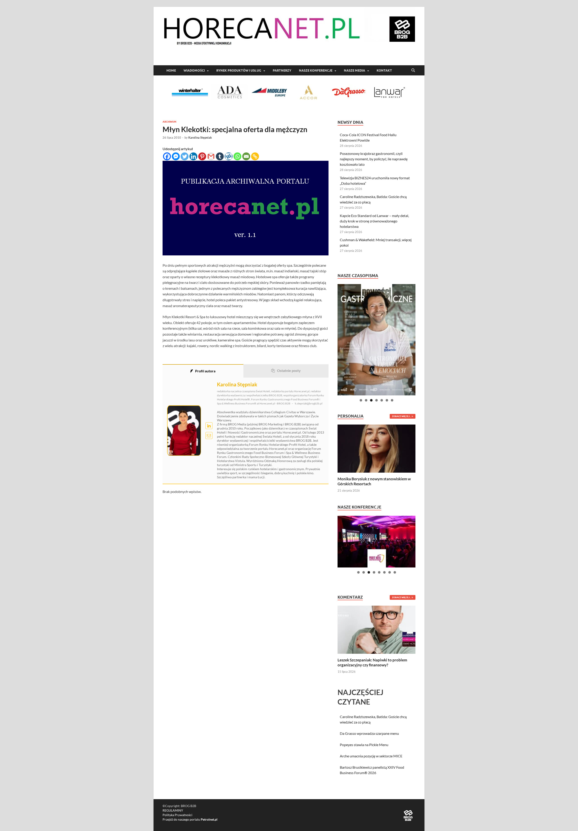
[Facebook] (167, 156)
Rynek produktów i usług (238, 70)
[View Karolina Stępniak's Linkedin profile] (208, 425)
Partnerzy (282, 70)
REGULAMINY (173, 810)
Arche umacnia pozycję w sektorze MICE (371, 756)
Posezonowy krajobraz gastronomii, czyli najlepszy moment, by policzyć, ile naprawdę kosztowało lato (374, 158)
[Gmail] (211, 156)
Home (171, 70)
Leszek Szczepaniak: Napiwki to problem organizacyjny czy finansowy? (372, 662)
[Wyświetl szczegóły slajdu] (376, 339)
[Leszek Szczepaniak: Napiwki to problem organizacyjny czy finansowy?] (376, 629)
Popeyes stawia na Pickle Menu (364, 744)
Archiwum (169, 121)
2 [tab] (366, 400)
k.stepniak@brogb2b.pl (308, 403)
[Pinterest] (202, 156)
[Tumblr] (220, 156)
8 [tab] (395, 572)
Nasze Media (354, 70)
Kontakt (384, 70)
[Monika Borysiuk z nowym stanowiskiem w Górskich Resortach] (376, 448)
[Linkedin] (193, 156)
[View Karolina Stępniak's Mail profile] (208, 435)
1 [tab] (361, 400)
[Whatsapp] (237, 156)
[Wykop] (229, 156)
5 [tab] (381, 400)
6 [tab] (387, 400)
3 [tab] (371, 400)
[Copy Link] (255, 156)
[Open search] (413, 70)
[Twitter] (185, 156)
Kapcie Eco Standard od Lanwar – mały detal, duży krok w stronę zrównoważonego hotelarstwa (374, 221)
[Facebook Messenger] (176, 156)
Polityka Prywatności (177, 815)
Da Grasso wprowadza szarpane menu (369, 733)
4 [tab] (376, 400)
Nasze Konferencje (315, 70)
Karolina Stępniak (200, 137)
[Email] (246, 156)
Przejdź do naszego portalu (190, 819)
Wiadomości (194, 70)
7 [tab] (392, 400)
